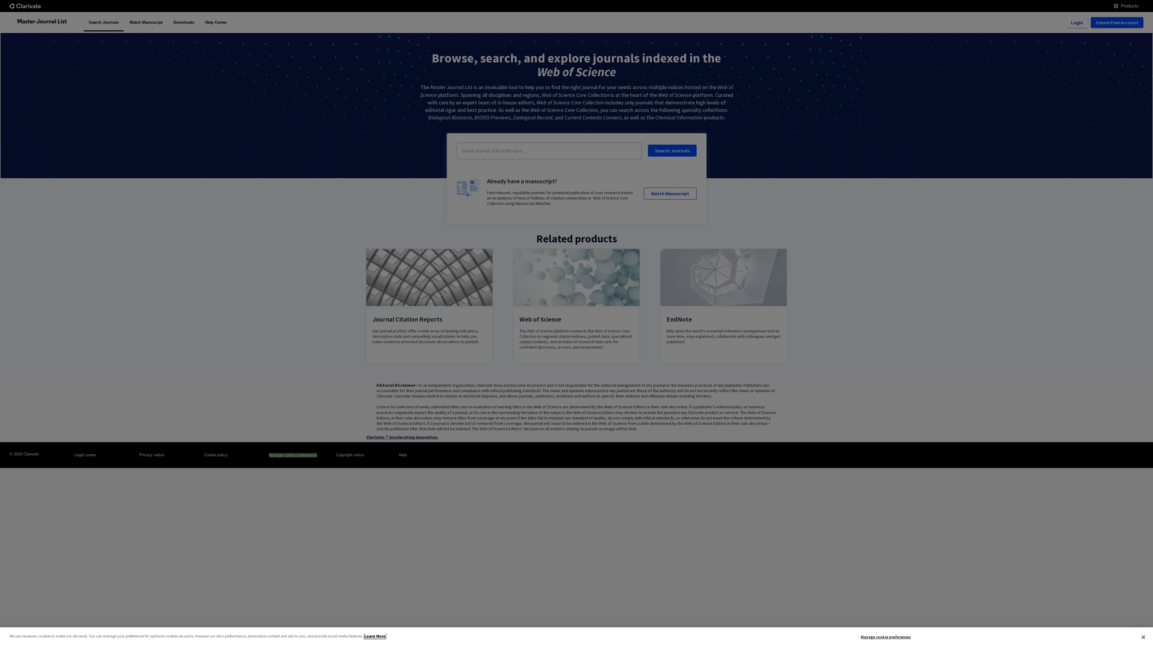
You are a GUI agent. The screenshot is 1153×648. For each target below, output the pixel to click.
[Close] (1143, 637)
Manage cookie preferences (886, 637)
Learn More (375, 636)
